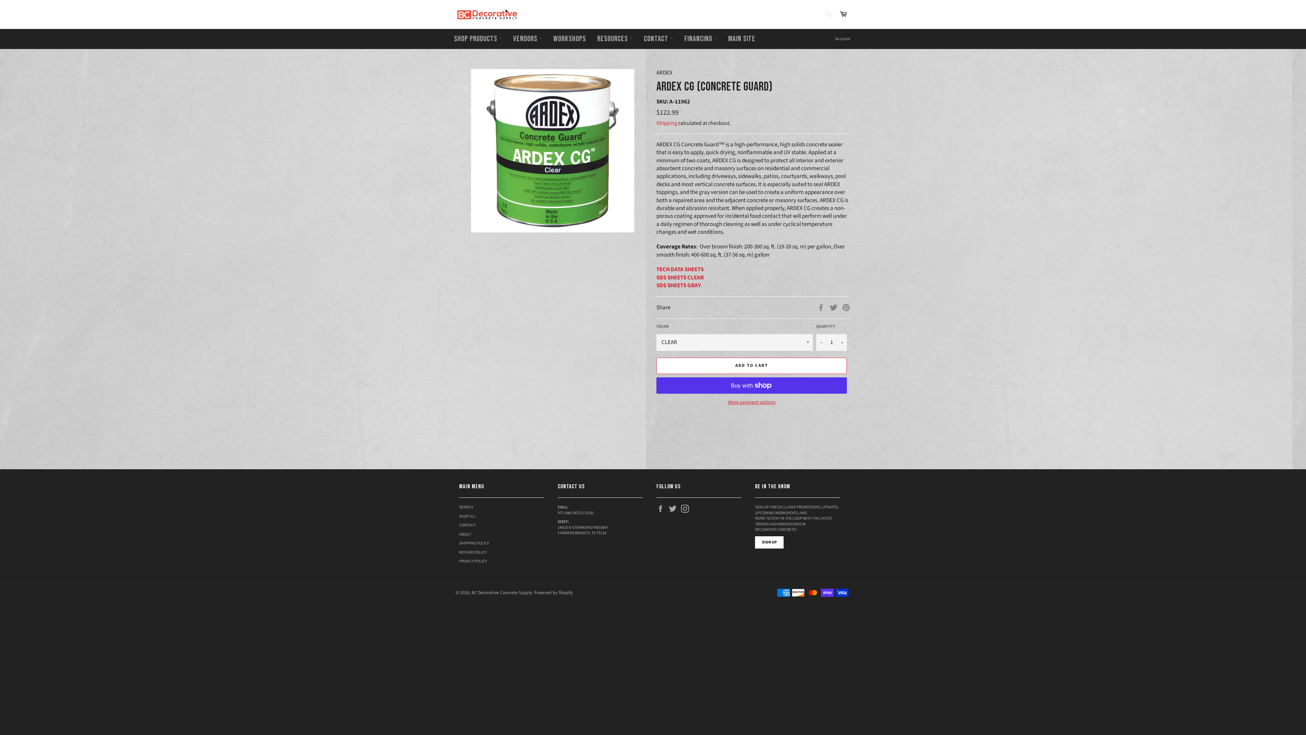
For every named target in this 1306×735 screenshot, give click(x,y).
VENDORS (526, 39)
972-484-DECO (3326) (576, 513)
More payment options (751, 402)
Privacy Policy (473, 561)
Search (466, 507)
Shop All (467, 516)
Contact (467, 525)
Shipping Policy (474, 543)
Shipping (666, 123)
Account (842, 39)
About (465, 534)
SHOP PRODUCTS (476, 39)
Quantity (825, 326)
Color (662, 326)
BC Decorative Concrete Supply (502, 592)
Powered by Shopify (553, 592)
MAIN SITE (741, 39)
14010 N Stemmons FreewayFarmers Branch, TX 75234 (583, 530)
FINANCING (699, 39)
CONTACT (657, 39)
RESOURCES (613, 39)
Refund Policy (473, 552)
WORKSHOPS (569, 39)
